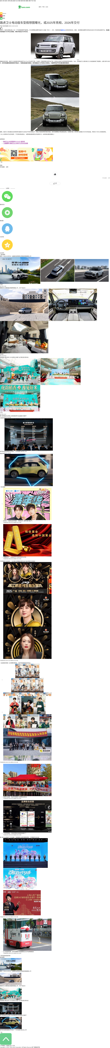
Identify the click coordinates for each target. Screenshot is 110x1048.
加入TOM (12, 1045)
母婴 (19, 0)
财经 (24, 0)
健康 (27, 0)
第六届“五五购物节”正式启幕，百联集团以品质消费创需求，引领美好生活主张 (19, 837)
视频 (22, 0)
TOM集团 (2, 1045)
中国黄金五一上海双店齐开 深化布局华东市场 (14, 557)
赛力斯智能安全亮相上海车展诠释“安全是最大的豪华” (13, 416)
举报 (1, 165)
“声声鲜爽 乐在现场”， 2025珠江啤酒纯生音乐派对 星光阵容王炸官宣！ (18, 561)
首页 (1, 0)
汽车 (32, 0)
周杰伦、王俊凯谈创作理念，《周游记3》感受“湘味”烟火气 (17, 520)
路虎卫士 (63, 30)
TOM (4, 522)
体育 (9, 0)
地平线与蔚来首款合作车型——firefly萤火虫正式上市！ (14, 451)
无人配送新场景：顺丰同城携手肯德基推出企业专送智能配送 (18, 951)
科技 (34, 0)
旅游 (14, 0)
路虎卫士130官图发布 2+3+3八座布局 (14, 141)
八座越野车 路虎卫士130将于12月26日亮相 (15, 143)
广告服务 (7, 1045)
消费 (29, 0)
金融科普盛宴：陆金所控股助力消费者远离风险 (15, 797)
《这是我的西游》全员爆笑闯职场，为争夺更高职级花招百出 (15, 663)
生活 (16, 0)
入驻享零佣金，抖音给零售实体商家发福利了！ (15, 833)
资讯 (4, 0)
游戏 (11, 0)
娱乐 (6, 0)
